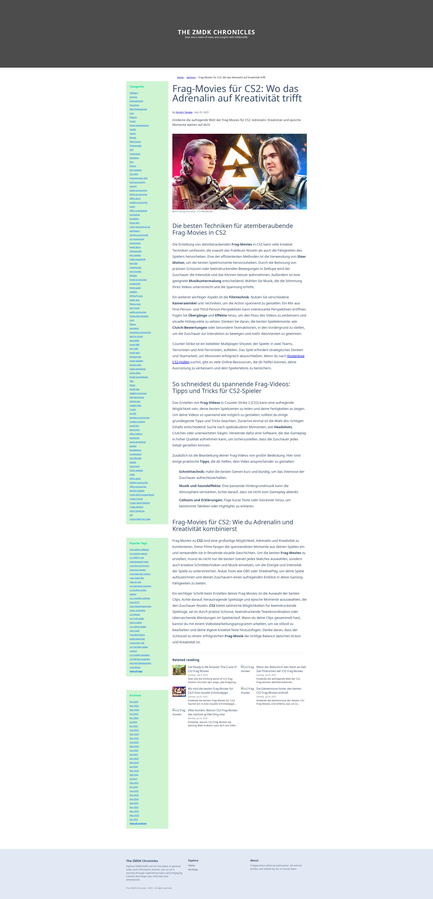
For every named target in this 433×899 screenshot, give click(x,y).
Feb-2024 (134, 774)
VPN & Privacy (136, 295)
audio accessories (138, 312)
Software (134, 92)
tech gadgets (136, 170)
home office (135, 373)
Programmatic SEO (138, 178)
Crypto (133, 409)
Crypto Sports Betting (140, 502)
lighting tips (135, 401)
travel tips (134, 425)
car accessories (137, 239)
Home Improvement (139, 125)
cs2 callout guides (138, 626)
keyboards (134, 437)
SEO (131, 149)
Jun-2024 (134, 766)
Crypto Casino (136, 498)
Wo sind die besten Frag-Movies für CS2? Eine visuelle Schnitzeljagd (210, 691)
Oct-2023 (134, 713)
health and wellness (139, 377)
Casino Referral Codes (140, 519)
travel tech (135, 466)
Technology (135, 153)
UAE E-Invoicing (137, 511)
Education (134, 157)
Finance (133, 117)
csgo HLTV (134, 602)
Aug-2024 (134, 730)
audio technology (138, 368)
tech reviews (135, 271)
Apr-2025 (134, 807)
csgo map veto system (140, 573)
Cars (132, 113)
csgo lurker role (137, 642)
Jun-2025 (134, 819)
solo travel (134, 630)
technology (135, 214)
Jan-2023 (134, 726)
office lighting (136, 433)
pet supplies (135, 255)
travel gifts (135, 344)
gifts (132, 381)
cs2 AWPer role (137, 557)
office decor (135, 198)
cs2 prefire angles (138, 590)
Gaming (191, 77)
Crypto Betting (136, 506)
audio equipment (137, 259)
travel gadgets (136, 360)
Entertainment (136, 101)
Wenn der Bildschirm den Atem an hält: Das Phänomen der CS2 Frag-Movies (281, 669)
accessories (135, 243)
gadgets (133, 291)
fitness (133, 324)
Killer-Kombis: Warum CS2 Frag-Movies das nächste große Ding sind (212, 712)
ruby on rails (135, 582)
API (131, 515)
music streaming (137, 610)
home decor (135, 247)
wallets (133, 462)
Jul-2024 (133, 722)
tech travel (135, 308)
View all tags (136, 671)
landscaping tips (137, 638)
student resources (138, 393)
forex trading (136, 622)
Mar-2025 (134, 811)
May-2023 (134, 709)
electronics (135, 429)
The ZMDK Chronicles (216, 32)
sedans (133, 594)
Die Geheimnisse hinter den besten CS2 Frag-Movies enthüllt (278, 691)
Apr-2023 (134, 718)
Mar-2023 (134, 734)
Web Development (138, 109)
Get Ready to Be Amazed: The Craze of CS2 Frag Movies (212, 669)
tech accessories (137, 182)
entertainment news (139, 561)
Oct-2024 (134, 701)
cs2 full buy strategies (140, 659)
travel (132, 206)
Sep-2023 (134, 791)
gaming (133, 186)
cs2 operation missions (140, 586)
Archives (193, 869)
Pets (132, 161)
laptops (133, 446)
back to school (136, 336)
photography (136, 251)
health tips (134, 389)
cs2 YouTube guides (139, 647)
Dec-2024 (134, 705)
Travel (132, 121)
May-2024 (134, 746)
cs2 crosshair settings (140, 598)
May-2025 (134, 815)
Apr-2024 (134, 750)
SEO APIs (134, 174)
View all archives (138, 823)
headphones (135, 450)
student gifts (135, 405)
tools (132, 320)
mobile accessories (139, 202)
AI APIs (133, 413)
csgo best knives (137, 634)
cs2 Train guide (137, 618)
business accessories (140, 417)
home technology (138, 442)
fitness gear (135, 304)
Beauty (133, 137)
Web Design (135, 141)
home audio (135, 287)
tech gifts (134, 348)
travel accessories (138, 279)
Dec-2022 (134, 738)
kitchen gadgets (137, 490)
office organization (138, 210)
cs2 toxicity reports (138, 553)
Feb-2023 (134, 782)
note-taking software (139, 549)
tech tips (134, 263)
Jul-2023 (133, 778)
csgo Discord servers (139, 565)
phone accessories (138, 194)
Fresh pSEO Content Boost (142, 494)
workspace (135, 230)
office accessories (138, 486)
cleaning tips (135, 267)
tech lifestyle (135, 458)
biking (132, 385)
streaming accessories (140, 332)
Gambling (134, 218)
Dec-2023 (134, 758)
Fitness (133, 166)
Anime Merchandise (139, 316)
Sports (133, 133)
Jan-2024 (134, 787)
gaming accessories (139, 235)
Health (133, 129)
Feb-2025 (134, 803)
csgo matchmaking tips (140, 606)
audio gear (135, 299)
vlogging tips (135, 356)
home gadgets (136, 470)
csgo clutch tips (137, 578)
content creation (137, 421)
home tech (135, 222)
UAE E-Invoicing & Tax (140, 226)
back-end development (140, 663)
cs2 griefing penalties (140, 655)
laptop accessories (138, 190)
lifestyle (133, 275)
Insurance (134, 105)
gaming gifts (135, 364)
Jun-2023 (134, 754)
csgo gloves (135, 667)
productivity (135, 283)
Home (180, 77)
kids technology (137, 397)
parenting (134, 328)
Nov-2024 (134, 762)
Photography (136, 145)
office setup (135, 478)
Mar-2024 (134, 770)
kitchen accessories (139, 482)
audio (132, 474)
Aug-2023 (134, 742)
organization (135, 454)
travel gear (135, 352)
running (133, 651)
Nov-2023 (134, 795)
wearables (134, 340)
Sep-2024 (134, 799)
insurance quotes (138, 569)
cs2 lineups (135, 614)
